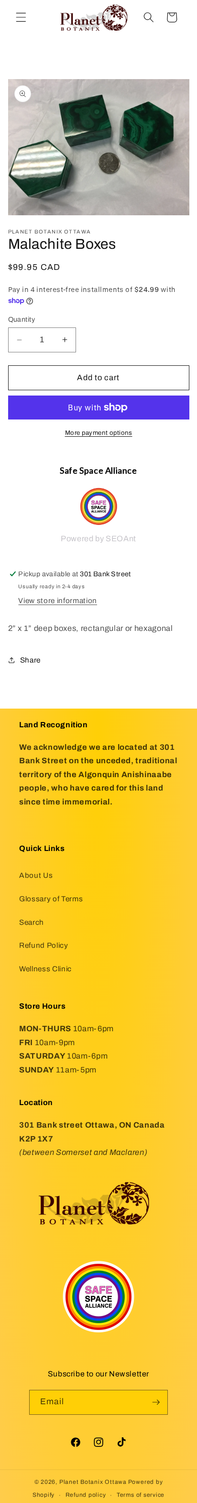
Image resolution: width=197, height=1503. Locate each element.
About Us (36, 875)
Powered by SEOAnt (98, 539)
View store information (57, 600)
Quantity (21, 319)
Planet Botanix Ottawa (93, 1482)
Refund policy (86, 1494)
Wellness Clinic (45, 969)
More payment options (98, 432)
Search (31, 922)
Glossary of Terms (51, 899)
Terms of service (140, 1494)
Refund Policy (43, 945)
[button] (21, 17)
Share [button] (30, 660)
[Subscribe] (155, 1402)
